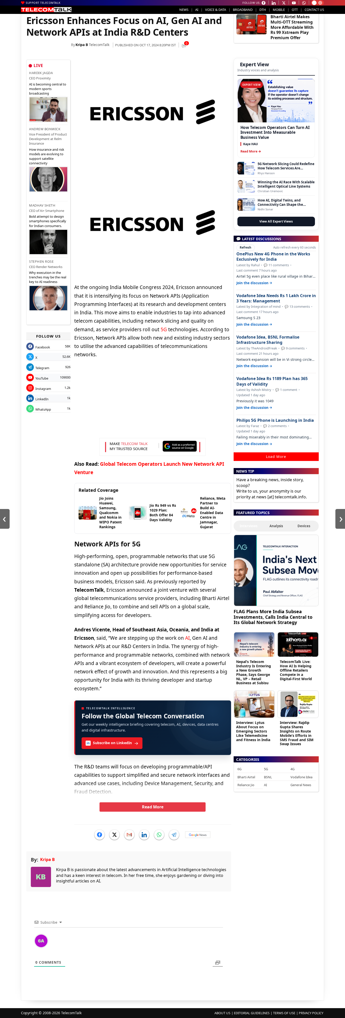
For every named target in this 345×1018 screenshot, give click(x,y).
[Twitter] (114, 835)
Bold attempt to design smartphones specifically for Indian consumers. (47, 221)
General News (300, 785)
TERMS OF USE (284, 1013)
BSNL (268, 777)
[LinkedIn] (144, 835)
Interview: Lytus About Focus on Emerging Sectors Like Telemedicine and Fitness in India (253, 731)
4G (292, 769)
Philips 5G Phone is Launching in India (275, 420)
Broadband (243, 9)
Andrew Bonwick (44, 129)
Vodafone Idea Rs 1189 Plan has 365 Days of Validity (272, 381)
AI (196, 9)
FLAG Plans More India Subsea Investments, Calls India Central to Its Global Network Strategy (273, 616)
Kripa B (82, 44)
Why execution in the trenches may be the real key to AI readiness (47, 277)
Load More (276, 456)
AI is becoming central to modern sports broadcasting (47, 89)
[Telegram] (174, 835)
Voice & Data (215, 9)
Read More (152, 807)
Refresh (245, 247)
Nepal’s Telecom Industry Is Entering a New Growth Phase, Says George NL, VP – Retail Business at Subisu (253, 672)
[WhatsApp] (159, 835)
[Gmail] (129, 835)
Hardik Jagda (41, 73)
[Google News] (197, 834)
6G (239, 769)
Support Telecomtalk (43, 3)
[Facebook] (99, 835)
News (183, 9)
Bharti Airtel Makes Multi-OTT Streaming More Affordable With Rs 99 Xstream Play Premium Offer (292, 27)
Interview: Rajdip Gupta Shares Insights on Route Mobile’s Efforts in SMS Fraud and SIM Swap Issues (296, 733)
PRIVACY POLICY (311, 1013)
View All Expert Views (276, 221)
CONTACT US (314, 9)
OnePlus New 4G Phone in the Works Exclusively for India (273, 256)
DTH (262, 9)
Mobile (279, 9)
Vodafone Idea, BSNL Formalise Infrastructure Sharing (267, 340)
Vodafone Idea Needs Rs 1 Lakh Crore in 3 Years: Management (276, 298)
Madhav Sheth (42, 205)
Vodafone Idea (301, 777)
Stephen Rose (41, 261)
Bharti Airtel (246, 777)
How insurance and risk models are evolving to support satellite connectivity (46, 156)
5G (164, 329)
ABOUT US (222, 1013)
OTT (295, 9)
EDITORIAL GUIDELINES (251, 1013)
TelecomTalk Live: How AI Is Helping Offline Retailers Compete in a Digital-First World (296, 670)
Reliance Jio (245, 785)
